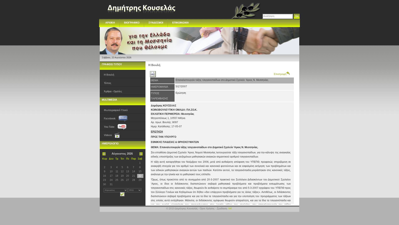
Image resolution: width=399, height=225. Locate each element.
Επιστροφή (280, 74)
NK (230, 208)
